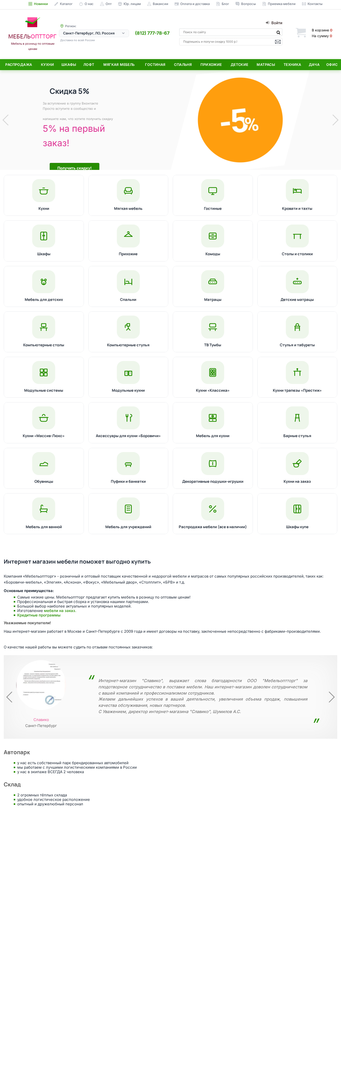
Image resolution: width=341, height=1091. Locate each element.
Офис (332, 64)
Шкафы (68, 64)
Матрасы (266, 64)
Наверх (329, 1077)
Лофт (88, 64)
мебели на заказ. (60, 610)
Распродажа (18, 64)
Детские (239, 64)
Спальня (183, 64)
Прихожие (211, 64)
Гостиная (155, 64)
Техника (292, 64)
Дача (314, 64)
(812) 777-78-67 (152, 33)
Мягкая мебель (119, 64)
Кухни (47, 64)
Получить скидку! (72, 168)
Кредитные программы (38, 615)
